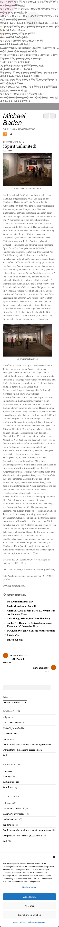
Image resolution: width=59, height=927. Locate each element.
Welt (5, 755)
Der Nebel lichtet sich (43, 669)
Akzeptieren (29, 896)
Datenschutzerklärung (36, 921)
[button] (54, 857)
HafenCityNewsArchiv (13, 728)
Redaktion (7, 150)
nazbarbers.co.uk (11, 733)
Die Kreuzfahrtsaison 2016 (20, 601)
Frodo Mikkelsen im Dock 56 (21, 606)
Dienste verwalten (29, 886)
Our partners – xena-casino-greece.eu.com (22, 749)
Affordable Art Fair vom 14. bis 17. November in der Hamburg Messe (31, 612)
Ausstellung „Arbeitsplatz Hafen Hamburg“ (29, 618)
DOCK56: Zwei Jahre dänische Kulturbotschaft (31, 630)
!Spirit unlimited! (20, 146)
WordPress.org (10, 787)
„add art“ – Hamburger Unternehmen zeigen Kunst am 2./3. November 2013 (29, 624)
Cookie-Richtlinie (19, 921)
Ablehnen (30, 905)
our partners (8, 738)
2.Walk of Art (14, 635)
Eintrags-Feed (9, 776)
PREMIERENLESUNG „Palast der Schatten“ (15, 659)
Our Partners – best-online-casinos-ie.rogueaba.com (27, 744)
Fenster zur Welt (15, 639)
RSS (10, 133)
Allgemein (8, 717)
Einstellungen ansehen (29, 914)
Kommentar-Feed (11, 781)
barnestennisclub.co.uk (13, 722)
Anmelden (7, 770)
